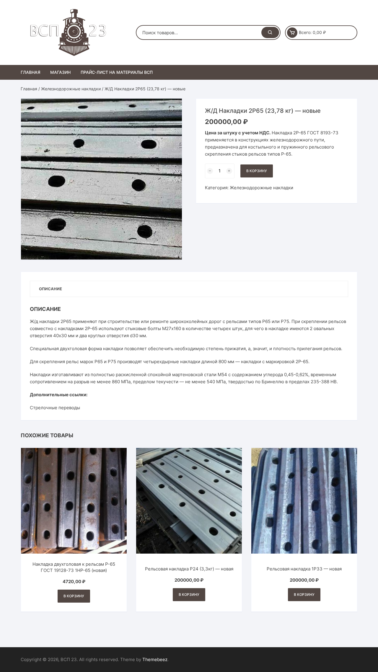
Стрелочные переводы (55, 407)
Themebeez (154, 659)
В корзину (256, 171)
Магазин (60, 72)
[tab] (50, 289)
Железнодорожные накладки (71, 88)
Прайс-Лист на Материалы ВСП (117, 72)
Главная (30, 72)
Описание (50, 288)
